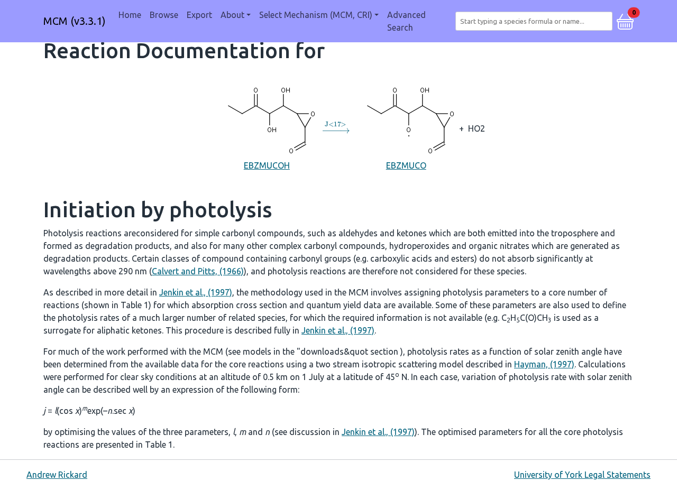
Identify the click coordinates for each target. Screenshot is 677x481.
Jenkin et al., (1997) (195, 292)
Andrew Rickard (56, 474)
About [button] (232, 15)
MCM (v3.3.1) (74, 21)
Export (199, 15)
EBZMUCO (406, 165)
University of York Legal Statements (582, 474)
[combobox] (536, 21)
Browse (164, 15)
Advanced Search (406, 21)
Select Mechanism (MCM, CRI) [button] (315, 15)
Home (129, 15)
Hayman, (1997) (544, 364)
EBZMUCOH (267, 165)
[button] (625, 20)
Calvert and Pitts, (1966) (198, 271)
